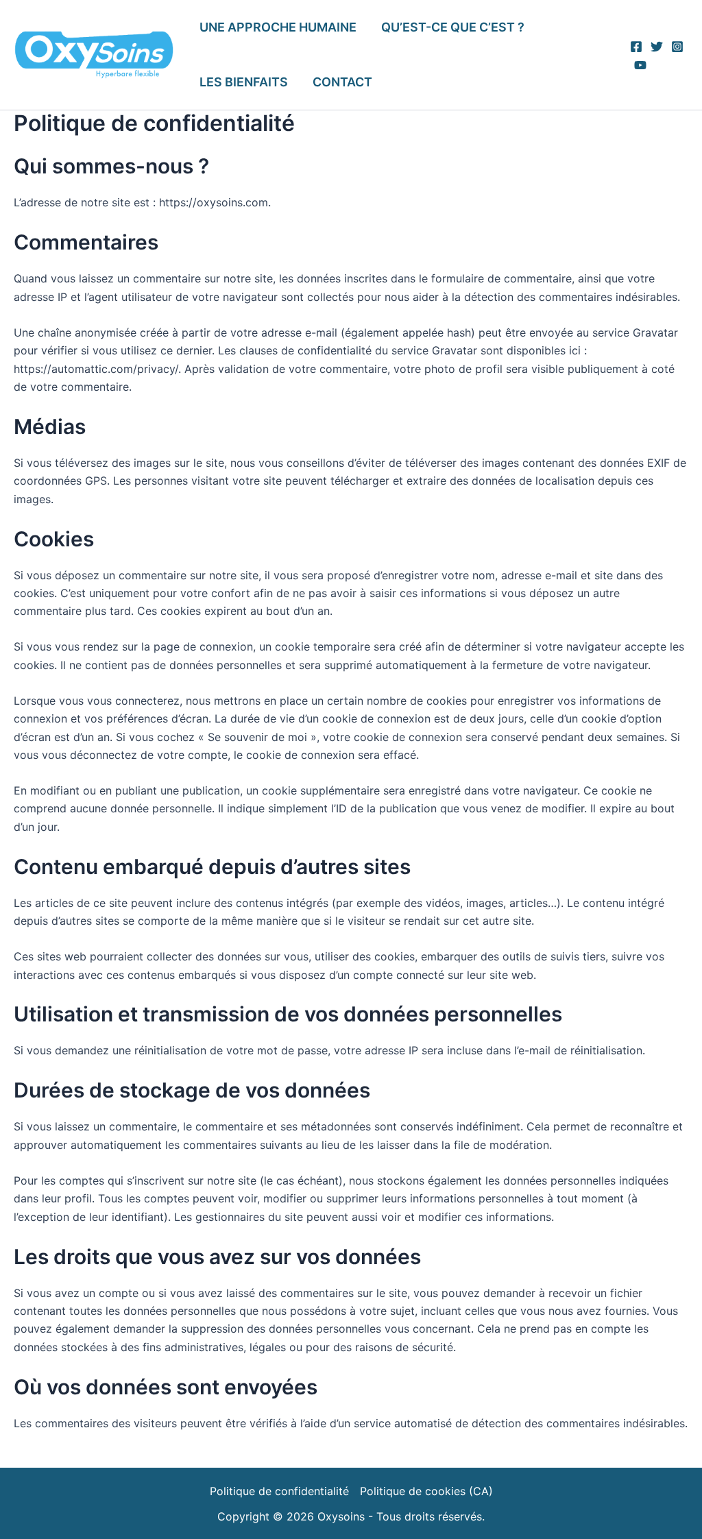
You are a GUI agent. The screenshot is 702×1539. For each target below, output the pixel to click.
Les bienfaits (243, 82)
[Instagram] (677, 46)
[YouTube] (640, 65)
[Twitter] (657, 46)
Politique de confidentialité (279, 1491)
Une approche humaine (277, 27)
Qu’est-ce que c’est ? (452, 27)
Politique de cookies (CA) (426, 1491)
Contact (342, 82)
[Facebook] (636, 46)
